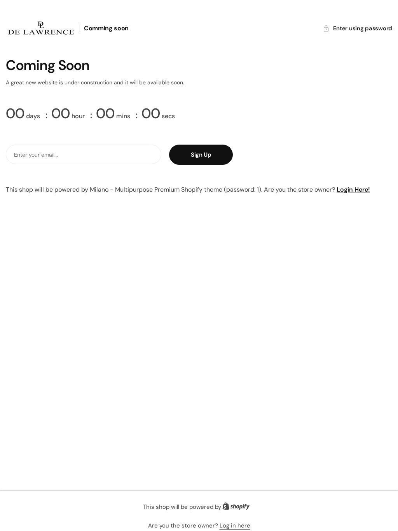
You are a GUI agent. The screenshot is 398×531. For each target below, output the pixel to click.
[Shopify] (238, 508)
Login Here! (353, 189)
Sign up (201, 155)
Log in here (235, 525)
